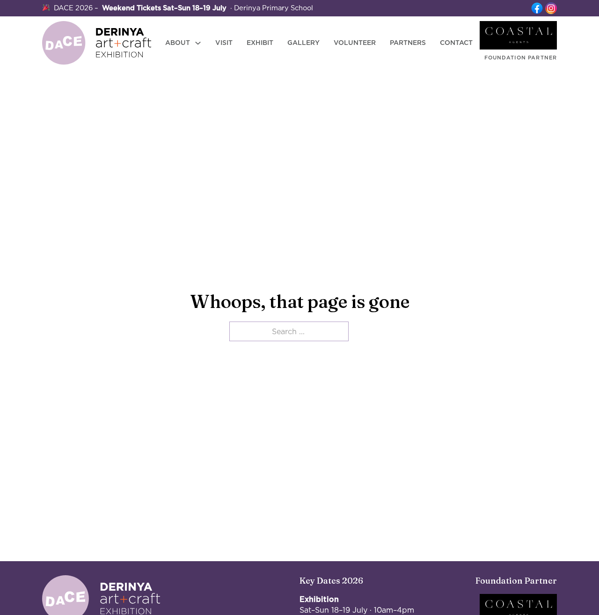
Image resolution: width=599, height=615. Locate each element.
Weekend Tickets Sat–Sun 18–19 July (164, 8)
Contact (456, 42)
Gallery (303, 42)
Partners (408, 42)
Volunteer (355, 42)
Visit (224, 42)
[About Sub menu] (198, 43)
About (177, 42)
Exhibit (260, 42)
